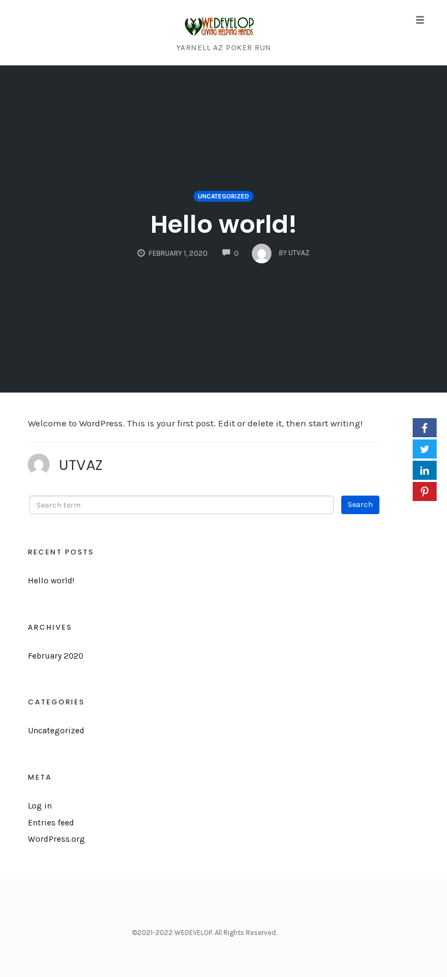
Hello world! (223, 224)
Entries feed (51, 823)
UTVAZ (81, 465)
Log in (40, 806)
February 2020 (55, 656)
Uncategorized (223, 196)
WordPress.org (56, 839)
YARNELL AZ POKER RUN (223, 47)
